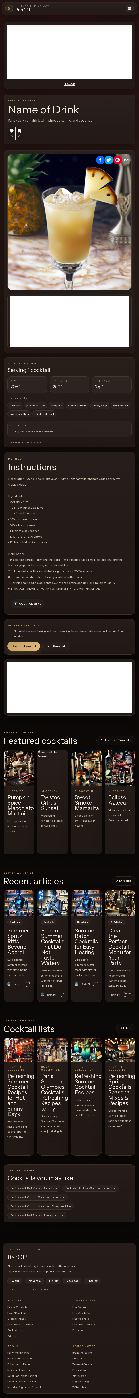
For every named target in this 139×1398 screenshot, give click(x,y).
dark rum (15, 405)
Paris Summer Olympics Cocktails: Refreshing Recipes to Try (54, 1092)
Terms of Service (82, 1364)
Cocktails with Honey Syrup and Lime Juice (90, 1188)
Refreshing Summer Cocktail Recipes (88, 1084)
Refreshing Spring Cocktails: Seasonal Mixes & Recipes (121, 1090)
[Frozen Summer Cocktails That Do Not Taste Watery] (52, 903)
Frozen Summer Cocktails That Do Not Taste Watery (52, 946)
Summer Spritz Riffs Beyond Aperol (18, 941)
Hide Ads (69, 83)
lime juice (56, 405)
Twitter (15, 1280)
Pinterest (92, 1280)
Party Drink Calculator (20, 1358)
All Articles (123, 880)
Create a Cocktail (24, 646)
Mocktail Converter (18, 1370)
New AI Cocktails (17, 1313)
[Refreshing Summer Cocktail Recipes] (86, 1050)
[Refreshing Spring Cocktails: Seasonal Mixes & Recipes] (120, 1050)
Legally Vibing (80, 1381)
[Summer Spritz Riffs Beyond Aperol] (19, 903)
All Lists (125, 1028)
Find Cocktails (56, 646)
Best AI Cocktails (17, 1307)
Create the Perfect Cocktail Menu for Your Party (119, 946)
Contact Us (78, 1358)
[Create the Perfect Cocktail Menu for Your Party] (120, 903)
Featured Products (83, 1324)
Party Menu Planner (18, 1352)
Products (77, 1330)
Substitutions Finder (19, 1364)
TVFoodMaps (80, 1387)
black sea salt (121, 405)
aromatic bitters (19, 413)
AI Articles (117, 922)
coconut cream (77, 405)
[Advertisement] (69, 52)
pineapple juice (35, 405)
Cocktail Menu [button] (30, 603)
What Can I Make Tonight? (22, 1375)
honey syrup (100, 405)
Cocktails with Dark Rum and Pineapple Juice (36, 1215)
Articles (11, 1336)
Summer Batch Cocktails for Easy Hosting (86, 941)
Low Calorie (79, 1307)
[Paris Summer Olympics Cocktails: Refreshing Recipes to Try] (52, 1050)
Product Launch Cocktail (21, 1381)
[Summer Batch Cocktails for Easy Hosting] (86, 903)
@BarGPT (34, 100)
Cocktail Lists (15, 1330)
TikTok (53, 1280)
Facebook (72, 1280)
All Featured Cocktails (116, 740)
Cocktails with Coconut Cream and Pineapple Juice (40, 1206)
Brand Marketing (82, 1352)
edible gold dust (44, 413)
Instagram (34, 1280)
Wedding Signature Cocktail (24, 1387)
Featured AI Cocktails (20, 1324)
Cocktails (15, 922)
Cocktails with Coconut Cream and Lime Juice (37, 1197)
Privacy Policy (80, 1370)
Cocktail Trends (16, 1318)
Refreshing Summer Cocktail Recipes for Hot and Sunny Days (20, 1095)
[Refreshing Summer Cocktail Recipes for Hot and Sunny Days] (19, 1050)
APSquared (79, 1375)
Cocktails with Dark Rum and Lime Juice (33, 1188)
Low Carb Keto (81, 1313)
